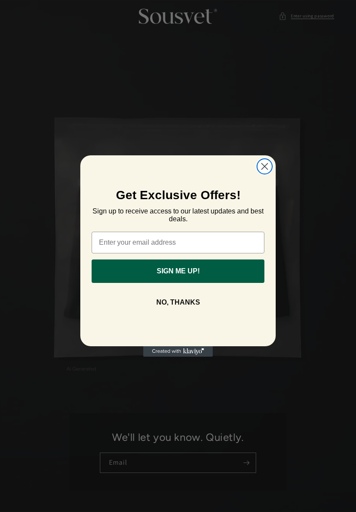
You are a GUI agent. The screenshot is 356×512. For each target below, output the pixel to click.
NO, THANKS (178, 302)
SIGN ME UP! (178, 271)
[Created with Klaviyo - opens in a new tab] (178, 351)
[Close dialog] (264, 166)
